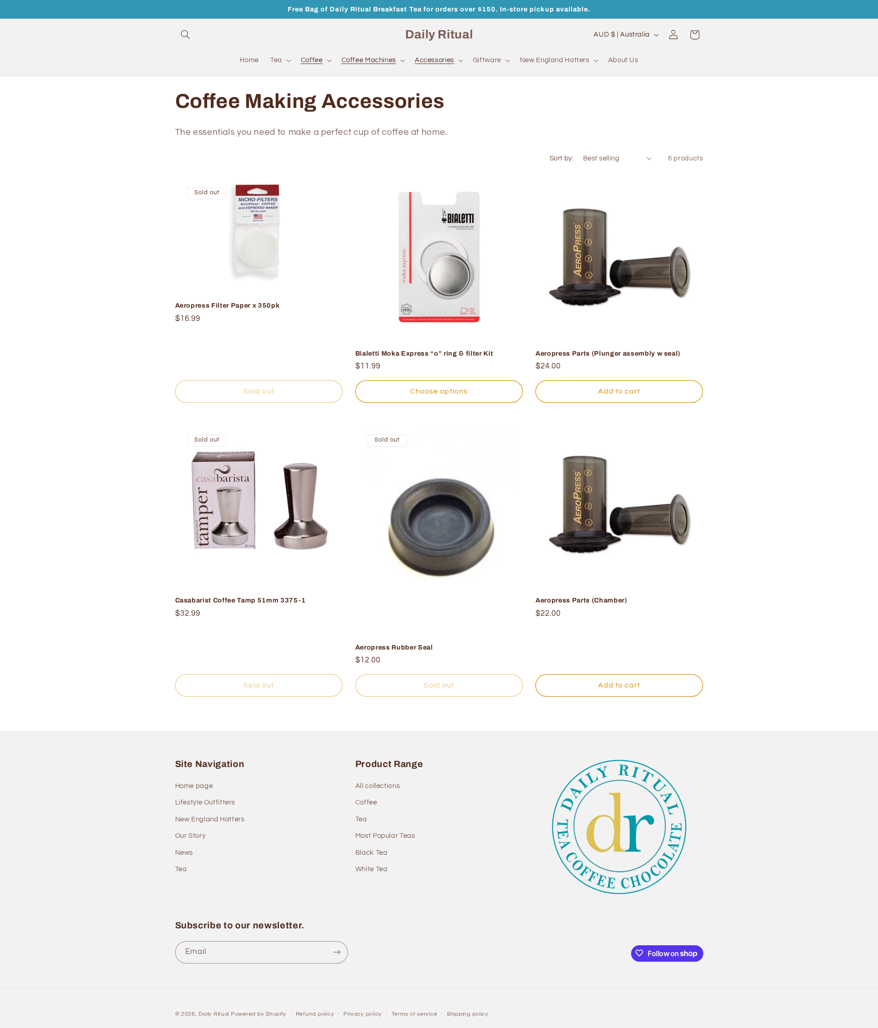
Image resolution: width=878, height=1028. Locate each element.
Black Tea (371, 852)
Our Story (190, 836)
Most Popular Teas (385, 836)
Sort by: (561, 158)
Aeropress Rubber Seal (394, 647)
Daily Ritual (214, 1013)
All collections (377, 786)
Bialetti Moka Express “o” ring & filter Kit (424, 353)
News (184, 852)
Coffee (366, 802)
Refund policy (315, 1014)
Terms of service (414, 1014)
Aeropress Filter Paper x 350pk (227, 305)
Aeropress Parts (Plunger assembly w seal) (607, 353)
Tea (181, 869)
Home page (194, 786)
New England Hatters (210, 819)
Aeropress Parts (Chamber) (581, 600)
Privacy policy (362, 1014)
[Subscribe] (336, 952)
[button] (185, 34)
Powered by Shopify (258, 1013)
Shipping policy (467, 1014)
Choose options (439, 391)
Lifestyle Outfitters (205, 802)
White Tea (371, 869)
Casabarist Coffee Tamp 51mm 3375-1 (240, 600)
